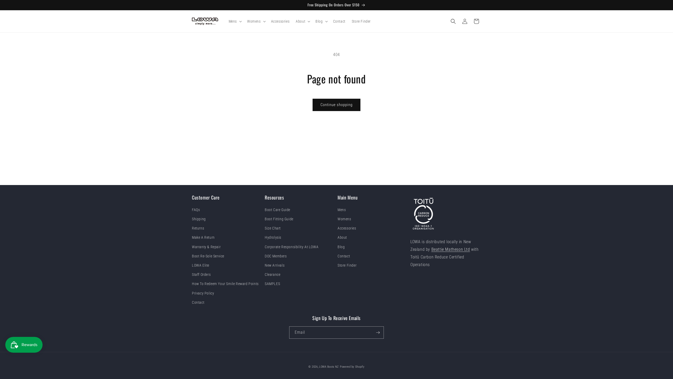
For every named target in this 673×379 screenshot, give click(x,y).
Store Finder (347, 265)
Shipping (199, 219)
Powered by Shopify (352, 366)
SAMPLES (272, 284)
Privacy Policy (203, 293)
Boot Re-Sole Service (208, 256)
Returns (198, 228)
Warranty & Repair (206, 247)
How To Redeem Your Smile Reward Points (225, 284)
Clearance (272, 274)
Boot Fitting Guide (279, 219)
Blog (341, 247)
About (342, 237)
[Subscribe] (378, 332)
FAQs (196, 210)
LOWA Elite (200, 265)
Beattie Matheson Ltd (450, 249)
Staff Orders (201, 274)
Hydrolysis (273, 237)
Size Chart (273, 228)
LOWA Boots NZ (329, 366)
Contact (198, 302)
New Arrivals (274, 265)
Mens (342, 210)
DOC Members (276, 256)
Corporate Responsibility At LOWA (291, 247)
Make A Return (203, 237)
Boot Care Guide (277, 210)
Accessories (347, 228)
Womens (344, 219)
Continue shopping (336, 104)
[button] (235, 21)
